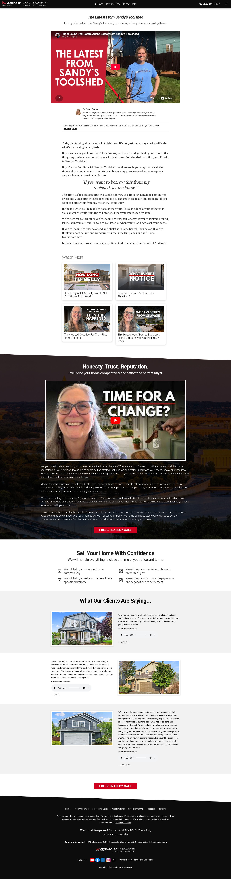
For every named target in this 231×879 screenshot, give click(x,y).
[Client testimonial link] (82, 628)
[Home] (24, 4)
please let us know (123, 822)
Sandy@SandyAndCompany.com (152, 842)
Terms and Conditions (143, 860)
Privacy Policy (126, 860)
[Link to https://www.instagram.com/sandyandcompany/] (108, 860)
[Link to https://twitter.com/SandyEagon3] (113, 860)
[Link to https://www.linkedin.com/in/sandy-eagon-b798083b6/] (103, 860)
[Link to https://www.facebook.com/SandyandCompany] (97, 860)
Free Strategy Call (115, 530)
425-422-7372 (211, 4)
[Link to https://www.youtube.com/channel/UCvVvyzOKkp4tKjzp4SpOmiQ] (92, 860)
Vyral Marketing (125, 867)
